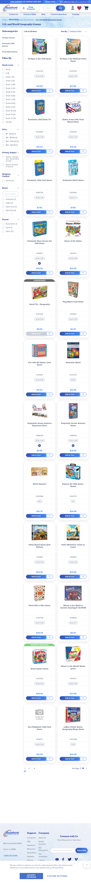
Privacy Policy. (57, 867)
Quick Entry (31, 852)
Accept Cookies (31, 876)
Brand (5, 188)
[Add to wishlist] (49, 91)
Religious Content (6, 175)
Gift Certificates (43, 855)
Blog (43, 14)
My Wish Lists (79, 8)
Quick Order (14, 19)
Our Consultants (43, 849)
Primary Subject (9, 153)
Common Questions (59, 14)
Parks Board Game (10, 51)
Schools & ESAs (30, 14)
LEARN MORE (50, 2)
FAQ (28, 841)
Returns (30, 860)
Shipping (30, 856)
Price (4, 129)
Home (4, 20)
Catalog (42, 860)
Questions (31, 845)
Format (5, 219)
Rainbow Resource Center (11, 833)
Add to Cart (36, 90)
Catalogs (75, 14)
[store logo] (10, 8)
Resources (31, 849)
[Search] (60, 8)
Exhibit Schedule (42, 842)
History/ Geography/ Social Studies (21, 20)
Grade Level (7, 65)
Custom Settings (57, 876)
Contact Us (13, 14)
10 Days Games (8, 37)
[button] (73, 8)
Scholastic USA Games (8, 44)
